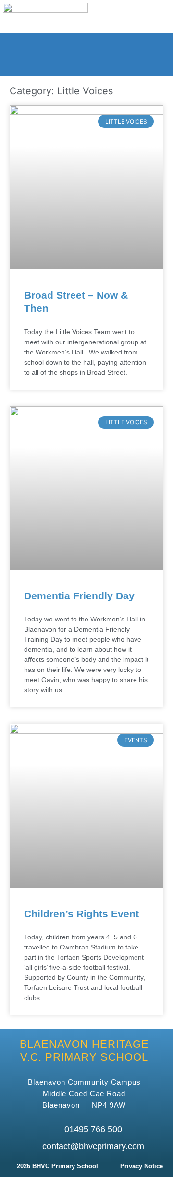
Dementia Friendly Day (79, 595)
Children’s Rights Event (81, 913)
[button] (128, 16)
